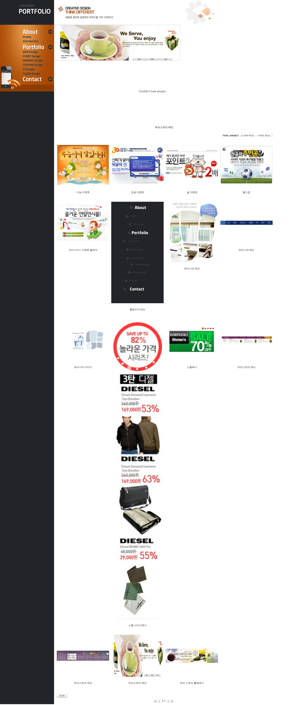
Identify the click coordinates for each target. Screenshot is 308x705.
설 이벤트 (192, 192)
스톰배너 (192, 367)
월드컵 (246, 192)
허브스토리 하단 (83, 683)
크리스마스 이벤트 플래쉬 (83, 249)
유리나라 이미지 (83, 367)
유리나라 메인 (192, 268)
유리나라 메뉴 (246, 249)
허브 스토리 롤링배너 (192, 683)
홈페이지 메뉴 (137, 309)
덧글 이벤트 (137, 192)
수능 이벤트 (83, 192)
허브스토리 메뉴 (246, 367)
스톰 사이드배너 (137, 625)
